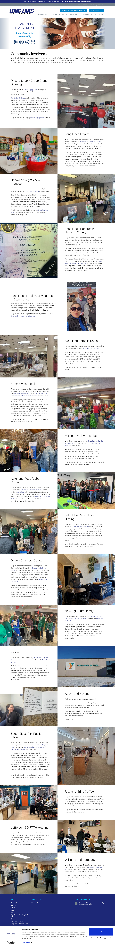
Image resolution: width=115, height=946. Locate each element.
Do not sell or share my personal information (101, 939)
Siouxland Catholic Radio (91, 348)
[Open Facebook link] (76, 904)
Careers (84, 5)
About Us (13, 905)
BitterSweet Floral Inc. (21, 393)
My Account (96, 10)
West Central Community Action (90, 142)
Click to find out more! (84, 1)
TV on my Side (35, 903)
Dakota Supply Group (30, 90)
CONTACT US (92, 5)
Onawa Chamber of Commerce (32, 490)
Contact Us (14, 903)
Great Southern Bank (32, 191)
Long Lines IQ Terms (17, 921)
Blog (78, 5)
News (12, 919)
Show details (26, 942)
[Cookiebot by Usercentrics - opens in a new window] (11, 942)
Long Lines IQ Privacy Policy (19, 924)
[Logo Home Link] (23, 12)
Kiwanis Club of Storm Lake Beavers (23, 316)
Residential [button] (42, 14)
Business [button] (73, 14)
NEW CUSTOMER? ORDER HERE (72, 10)
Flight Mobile (58, 14)
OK (101, 931)
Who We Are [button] (99, 14)
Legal (12, 910)
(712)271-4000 (100, 5)
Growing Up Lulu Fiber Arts (80, 526)
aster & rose (21, 492)
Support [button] (86, 14)
